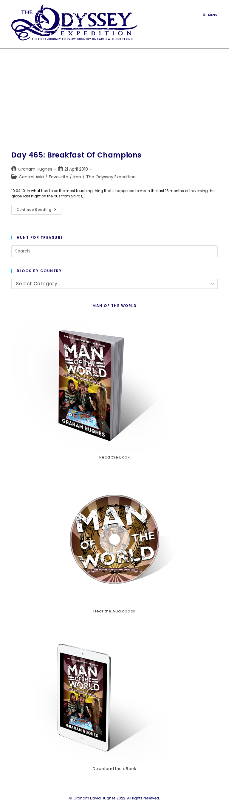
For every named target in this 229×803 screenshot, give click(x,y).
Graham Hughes (35, 169)
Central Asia (31, 177)
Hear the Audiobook (114, 611)
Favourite (58, 177)
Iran (77, 177)
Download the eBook (115, 768)
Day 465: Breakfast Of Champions (76, 155)
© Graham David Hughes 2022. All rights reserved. (114, 798)
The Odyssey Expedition (111, 177)
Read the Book (114, 457)
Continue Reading (38, 211)
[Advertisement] (114, 93)
